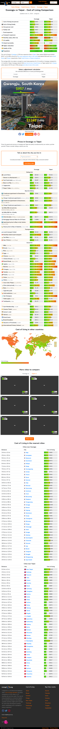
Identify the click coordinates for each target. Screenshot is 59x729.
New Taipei (29, 700)
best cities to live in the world (30, 65)
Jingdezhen (48, 708)
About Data (45, 728)
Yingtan (47, 705)
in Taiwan (54, 63)
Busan (27, 693)
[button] (19, 134)
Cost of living (42, 1)
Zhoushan (48, 703)
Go (30, 2)
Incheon (28, 696)
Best (46, 3)
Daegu (28, 698)
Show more (29, 439)
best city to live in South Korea (32, 63)
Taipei (46, 7)
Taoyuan (28, 708)
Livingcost (36, 13)
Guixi (46, 700)
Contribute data (29, 163)
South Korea (25, 7)
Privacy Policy (54, 728)
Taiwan (33, 7)
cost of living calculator (11, 692)
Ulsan (46, 696)
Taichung (28, 703)
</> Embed (29, 134)
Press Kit (4, 718)
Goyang (47, 698)
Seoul (27, 691)
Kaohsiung (29, 705)
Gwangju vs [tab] (25, 374)
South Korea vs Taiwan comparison (31, 58)
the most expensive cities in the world (28, 56)
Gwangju (39, 7)
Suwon (47, 691)
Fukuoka (47, 693)
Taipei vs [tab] (34, 374)
